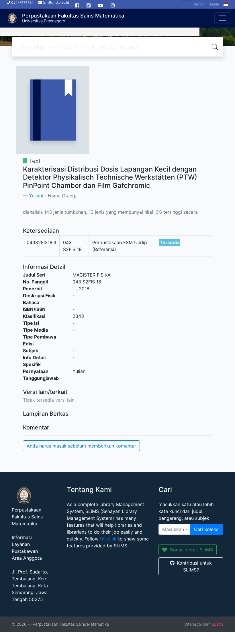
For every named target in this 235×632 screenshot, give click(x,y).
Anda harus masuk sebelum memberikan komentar (81, 446)
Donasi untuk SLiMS (191, 550)
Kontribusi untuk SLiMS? (194, 566)
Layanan (21, 544)
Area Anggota (27, 558)
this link (108, 539)
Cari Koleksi (207, 529)
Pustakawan (25, 551)
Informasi (22, 537)
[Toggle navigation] (222, 18)
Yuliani (36, 196)
